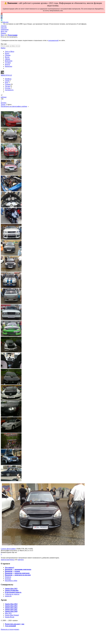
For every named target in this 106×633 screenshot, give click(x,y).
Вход (2, 35)
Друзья (7, 86)
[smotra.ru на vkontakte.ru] (1, 16)
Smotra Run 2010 (11, 611)
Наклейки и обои (11, 580)
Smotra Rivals (9, 617)
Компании (8, 61)
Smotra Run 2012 (11, 608)
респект (3, 103)
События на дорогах (12, 594)
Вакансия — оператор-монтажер (17, 573)
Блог (6, 82)
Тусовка (8, 62)
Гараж (7, 80)
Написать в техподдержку (10, 629)
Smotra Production (11, 590)
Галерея (7, 84)
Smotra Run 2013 (11, 606)
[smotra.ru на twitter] (1, 20)
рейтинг (4, 97)
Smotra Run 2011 (11, 609)
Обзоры (7, 55)
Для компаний (10, 626)
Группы (7, 88)
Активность (9, 90)
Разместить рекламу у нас (14, 624)
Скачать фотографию (8, 549)
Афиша (7, 59)
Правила (8, 577)
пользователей (53, 40)
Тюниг (3, 104)
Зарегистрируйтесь (7, 559)
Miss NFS (8, 613)
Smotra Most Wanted (12, 615)
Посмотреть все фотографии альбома (14, 106)
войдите (21, 559)
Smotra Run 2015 (11, 588)
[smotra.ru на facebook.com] (1, 18)
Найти (3, 48)
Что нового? (9, 567)
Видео (7, 57)
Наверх (3, 33)
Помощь (8, 579)
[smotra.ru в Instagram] (4, 22)
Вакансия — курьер (12, 571)
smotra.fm (8, 596)
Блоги (7, 53)
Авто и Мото (9, 51)
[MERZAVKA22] (2, 73)
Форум (7, 64)
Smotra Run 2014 (11, 604)
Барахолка (8, 66)
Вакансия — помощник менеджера (18, 569)
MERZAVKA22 (6, 75)
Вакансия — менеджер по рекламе (18, 575)
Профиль (8, 79)
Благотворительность (13, 592)
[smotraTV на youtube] (1, 14)
